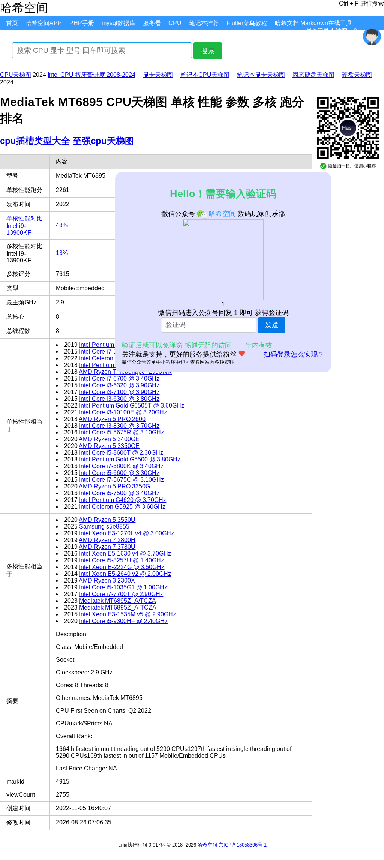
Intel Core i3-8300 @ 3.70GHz (119, 426)
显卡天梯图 (158, 75)
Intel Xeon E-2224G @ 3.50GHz (121, 567)
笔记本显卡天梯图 (261, 75)
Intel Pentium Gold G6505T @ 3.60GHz (131, 405)
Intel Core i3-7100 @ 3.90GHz (119, 392)
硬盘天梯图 (357, 75)
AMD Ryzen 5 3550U (107, 520)
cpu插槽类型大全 (35, 141)
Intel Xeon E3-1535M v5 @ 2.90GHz (127, 614)
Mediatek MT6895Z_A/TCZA (117, 601)
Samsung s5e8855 (104, 526)
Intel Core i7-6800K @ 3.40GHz (121, 466)
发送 (272, 325)
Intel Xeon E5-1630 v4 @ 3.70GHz (125, 553)
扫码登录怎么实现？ (294, 354)
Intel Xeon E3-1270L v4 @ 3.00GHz (126, 533)
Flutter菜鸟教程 (246, 23)
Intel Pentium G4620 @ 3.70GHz (122, 500)
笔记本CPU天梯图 (205, 75)
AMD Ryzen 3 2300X (107, 580)
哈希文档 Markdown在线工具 (313, 23)
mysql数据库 (118, 23)
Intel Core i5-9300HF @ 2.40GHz (123, 621)
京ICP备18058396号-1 (243, 845)
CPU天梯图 (15, 75)
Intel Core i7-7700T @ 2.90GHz (121, 594)
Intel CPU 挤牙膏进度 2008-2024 (91, 75)
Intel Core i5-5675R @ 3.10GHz (121, 432)
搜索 (208, 51)
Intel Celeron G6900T (107, 358)
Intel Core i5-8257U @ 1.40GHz (121, 560)
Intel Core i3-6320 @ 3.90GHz (119, 385)
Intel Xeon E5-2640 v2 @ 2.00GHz (125, 574)
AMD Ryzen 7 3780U (107, 547)
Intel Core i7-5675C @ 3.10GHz (121, 479)
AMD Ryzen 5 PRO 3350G (114, 486)
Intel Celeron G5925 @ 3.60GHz (122, 506)
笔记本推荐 (204, 23)
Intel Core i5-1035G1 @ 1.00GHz (123, 587)
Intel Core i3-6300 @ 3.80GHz (119, 399)
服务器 (152, 23)
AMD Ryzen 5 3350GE (109, 446)
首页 (12, 23)
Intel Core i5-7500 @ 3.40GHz (119, 493)
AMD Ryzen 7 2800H (107, 540)
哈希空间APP (44, 23)
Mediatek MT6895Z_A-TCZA (117, 607)
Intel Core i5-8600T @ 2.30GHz (121, 452)
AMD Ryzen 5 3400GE (109, 439)
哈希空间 (207, 845)
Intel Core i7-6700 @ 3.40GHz (119, 378)
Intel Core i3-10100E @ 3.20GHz (123, 412)
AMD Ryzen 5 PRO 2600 (112, 419)
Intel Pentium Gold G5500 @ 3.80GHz (129, 459)
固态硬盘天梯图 (313, 75)
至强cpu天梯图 (103, 141)
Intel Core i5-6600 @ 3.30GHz (119, 473)
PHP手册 (81, 23)
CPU (175, 23)
